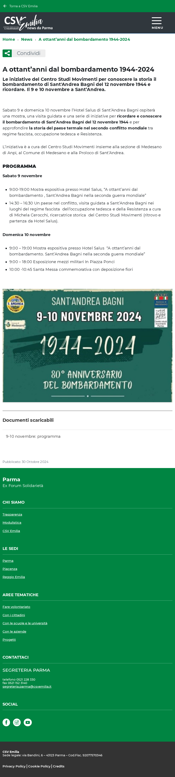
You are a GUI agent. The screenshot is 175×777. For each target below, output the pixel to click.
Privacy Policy (14, 766)
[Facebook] (6, 723)
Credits (58, 766)
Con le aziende (14, 631)
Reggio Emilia (14, 577)
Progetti (9, 640)
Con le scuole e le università (25, 623)
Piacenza (10, 569)
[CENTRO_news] (87, 345)
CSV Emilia (11, 531)
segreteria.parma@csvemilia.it (27, 686)
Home (9, 39)
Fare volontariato (16, 607)
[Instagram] (17, 723)
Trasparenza (12, 514)
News (27, 39)
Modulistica (12, 522)
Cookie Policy (39, 766)
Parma (8, 561)
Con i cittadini (14, 615)
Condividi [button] (28, 53)
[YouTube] (28, 723)
